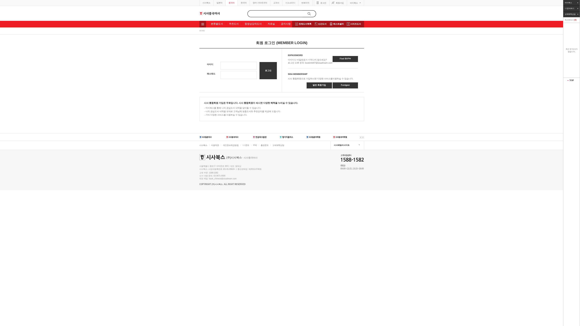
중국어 (232, 3)
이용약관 (215, 145)
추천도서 (234, 23)
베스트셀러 (338, 24)
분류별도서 (217, 23)
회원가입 (340, 3)
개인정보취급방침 (231, 145)
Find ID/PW (345, 59)
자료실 (271, 23)
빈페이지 (305, 3)
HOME (202, 31)
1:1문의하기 (569, 8)
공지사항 (286, 23)
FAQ (255, 145)
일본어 (219, 3)
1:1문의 (246, 145)
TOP (571, 80)
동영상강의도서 (253, 23)
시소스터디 (290, 3)
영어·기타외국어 (260, 3)
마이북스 (354, 3)
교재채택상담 (278, 145)
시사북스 (206, 3)
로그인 (323, 3)
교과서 (276, 3)
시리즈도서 (355, 24)
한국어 (244, 3)
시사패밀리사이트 (342, 145)
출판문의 (265, 145)
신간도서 (322, 24)
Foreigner (345, 85)
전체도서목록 (305, 24)
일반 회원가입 (319, 85)
